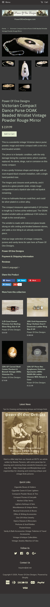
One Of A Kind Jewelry (25, 518)
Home (4, 28)
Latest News (25, 404)
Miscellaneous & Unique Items (25, 507)
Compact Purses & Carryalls (25, 497)
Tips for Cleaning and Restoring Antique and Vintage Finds (25, 409)
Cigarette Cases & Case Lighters (25, 491)
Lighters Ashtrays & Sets (25, 504)
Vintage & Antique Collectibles (25, 537)
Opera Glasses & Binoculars (25, 521)
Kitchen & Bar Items (25, 501)
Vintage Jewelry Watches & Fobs (25, 541)
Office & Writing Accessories (25, 514)
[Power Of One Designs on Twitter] (15, 554)
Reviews (6, 262)
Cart (46, 2)
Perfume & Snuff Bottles (25, 524)
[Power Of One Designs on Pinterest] (27, 554)
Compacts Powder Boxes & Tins (25, 494)
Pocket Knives (25, 528)
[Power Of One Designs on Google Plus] (34, 554)
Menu (7, 2)
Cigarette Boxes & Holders (25, 487)
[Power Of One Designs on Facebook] (21, 554)
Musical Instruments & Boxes (25, 511)
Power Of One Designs (27, 575)
